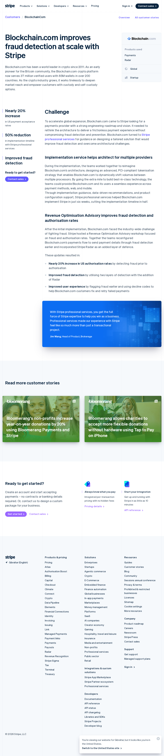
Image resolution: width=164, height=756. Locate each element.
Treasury (50, 674)
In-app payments (94, 598)
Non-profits (91, 647)
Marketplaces (92, 602)
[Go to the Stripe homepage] (8, 557)
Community (130, 575)
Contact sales (146, 5)
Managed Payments (56, 633)
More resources (133, 610)
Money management (96, 607)
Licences (129, 597)
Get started (15, 513)
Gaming (89, 629)
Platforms (90, 611)
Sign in (126, 5)
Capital (49, 580)
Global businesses (95, 593)
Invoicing (50, 620)
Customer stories (134, 566)
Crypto (49, 598)
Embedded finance (95, 584)
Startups (89, 566)
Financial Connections (57, 611)
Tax (47, 665)
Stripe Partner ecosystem (99, 681)
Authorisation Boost (56, 571)
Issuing (49, 624)
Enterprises (91, 562)
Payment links (52, 638)
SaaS (87, 616)
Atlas (48, 566)
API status (90, 707)
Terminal (49, 669)
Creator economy (94, 624)
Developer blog (93, 725)
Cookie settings (133, 606)
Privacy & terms (133, 584)
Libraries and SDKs (95, 716)
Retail (88, 660)
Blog (126, 571)
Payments (50, 642)
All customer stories (147, 17)
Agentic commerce (95, 571)
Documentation (93, 698)
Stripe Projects (93, 721)
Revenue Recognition (57, 656)
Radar (48, 651)
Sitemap (129, 602)
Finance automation (96, 589)
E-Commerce (92, 580)
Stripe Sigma (52, 660)
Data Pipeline (52, 602)
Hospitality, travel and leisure (100, 633)
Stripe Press (131, 637)
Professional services (97, 651)
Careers (128, 628)
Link (47, 629)
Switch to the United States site (100, 748)
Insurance (90, 638)
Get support (131, 654)
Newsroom (130, 632)
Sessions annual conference (140, 580)
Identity (49, 616)
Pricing (95, 5)
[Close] (157, 739)
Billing (48, 575)
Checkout (50, 584)
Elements (50, 607)
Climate (49, 589)
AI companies (92, 620)
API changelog (92, 712)
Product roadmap (134, 623)
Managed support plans (137, 658)
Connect (49, 593)
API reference (132, 510)
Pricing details (93, 506)
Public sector (92, 656)
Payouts (49, 647)
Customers (12, 17)
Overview (124, 17)
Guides (128, 562)
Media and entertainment (99, 642)
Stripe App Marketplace (98, 677)
